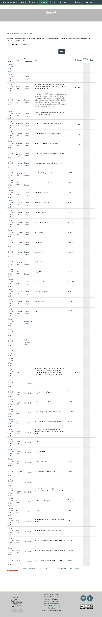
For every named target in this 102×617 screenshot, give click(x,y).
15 (49, 568)
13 (43, 568)
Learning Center (67, 2)
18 (59, 568)
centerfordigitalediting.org (51, 606)
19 (62, 568)
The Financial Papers (10, 2)
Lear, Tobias (28, 383)
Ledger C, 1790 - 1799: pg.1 (11, 67)
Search (44, 2)
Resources (79, 2)
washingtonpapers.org (51, 603)
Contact (90, 2)
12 (40, 568)
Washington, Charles (28, 322)
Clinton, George (26, 77)
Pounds (79, 60)
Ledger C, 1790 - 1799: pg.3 (11, 322)
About (24, 2)
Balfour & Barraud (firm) (27, 342)
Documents (34, 2)
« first (25, 568)
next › (72, 568)
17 (55, 568)
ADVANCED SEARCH (14, 40)
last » (77, 568)
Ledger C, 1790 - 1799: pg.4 (11, 352)
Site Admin (51, 608)
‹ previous (31, 568)
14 (46, 568)
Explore (54, 2)
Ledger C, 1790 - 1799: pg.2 (11, 77)
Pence (92, 60)
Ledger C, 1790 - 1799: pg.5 (11, 482)
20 (65, 568)
